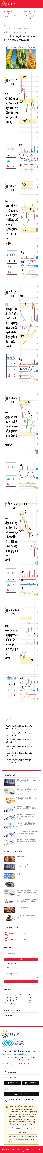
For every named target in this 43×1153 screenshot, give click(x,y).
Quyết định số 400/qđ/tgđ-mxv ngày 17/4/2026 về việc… (27, 841)
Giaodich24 (8, 1015)
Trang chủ (7, 26)
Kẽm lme (19, 882)
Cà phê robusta (22, 907)
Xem (30, 995)
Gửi (21, 959)
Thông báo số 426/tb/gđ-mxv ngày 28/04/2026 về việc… (27, 832)
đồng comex (20, 857)
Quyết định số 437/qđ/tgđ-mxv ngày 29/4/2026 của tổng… (26, 816)
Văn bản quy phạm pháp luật (25, 917)
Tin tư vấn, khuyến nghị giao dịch (17, 28)
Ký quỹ (18, 874)
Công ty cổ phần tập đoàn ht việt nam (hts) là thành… (27, 900)
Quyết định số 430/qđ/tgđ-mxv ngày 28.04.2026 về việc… (26, 825)
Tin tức (15, 26)
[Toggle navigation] (38, 4)
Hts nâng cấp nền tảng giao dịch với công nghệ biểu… (26, 790)
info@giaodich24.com (22, 1139)
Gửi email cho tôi (10, 964)
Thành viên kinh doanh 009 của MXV (15, 1054)
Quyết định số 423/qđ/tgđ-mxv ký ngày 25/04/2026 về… (26, 807)
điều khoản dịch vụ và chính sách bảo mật (26, 781)
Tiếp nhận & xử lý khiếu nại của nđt (26, 799)
